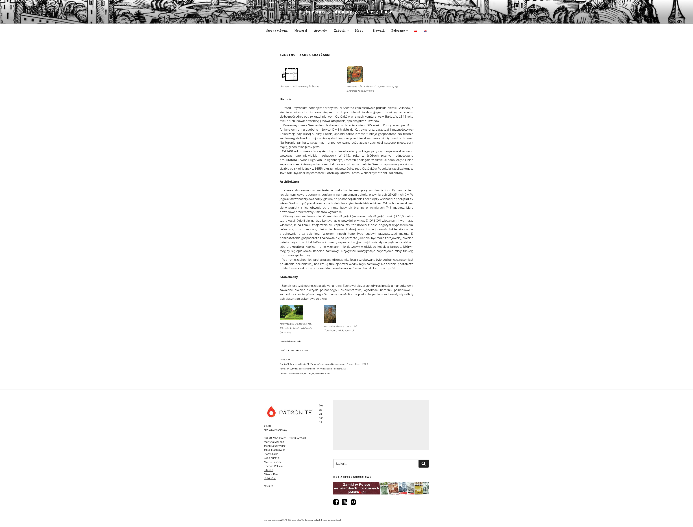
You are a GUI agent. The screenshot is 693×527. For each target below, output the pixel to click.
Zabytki (340, 30)
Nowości (301, 30)
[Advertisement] (381, 425)
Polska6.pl (270, 478)
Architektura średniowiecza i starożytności (346, 11)
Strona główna (277, 30)
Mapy (359, 30)
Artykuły (320, 30)
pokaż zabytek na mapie (290, 341)
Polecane (398, 30)
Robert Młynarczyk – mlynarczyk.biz (285, 437)
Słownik (379, 30)
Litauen (268, 470)
